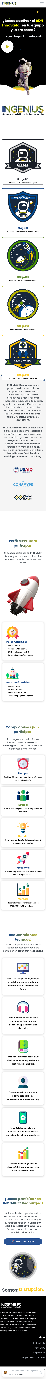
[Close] (41, 1372)
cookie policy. (18, 1374)
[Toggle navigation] (41, 4)
